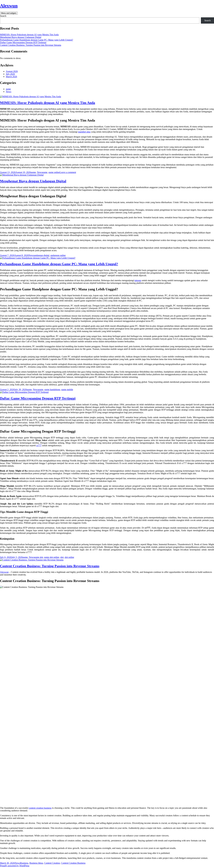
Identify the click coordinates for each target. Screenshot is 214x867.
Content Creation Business (73, 863)
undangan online (58, 255)
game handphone (52, 389)
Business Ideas (36, 863)
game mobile (67, 389)
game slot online (51, 557)
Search (3, 16)
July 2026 (10, 74)
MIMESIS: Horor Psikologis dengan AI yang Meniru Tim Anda (29, 34)
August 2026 (12, 71)
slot (61, 557)
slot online (69, 557)
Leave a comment (68, 172)
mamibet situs (84, 132)
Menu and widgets (8, 13)
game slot (38, 557)
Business (24, 863)
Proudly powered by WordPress (14, 865)
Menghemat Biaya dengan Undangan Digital (20, 37)
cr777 (38, 445)
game (8, 89)
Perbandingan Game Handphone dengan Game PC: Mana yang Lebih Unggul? (36, 40)
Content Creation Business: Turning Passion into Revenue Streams (30, 45)
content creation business (40, 808)
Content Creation (52, 863)
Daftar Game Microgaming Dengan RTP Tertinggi (23, 42)
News (8, 91)
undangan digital (41, 255)
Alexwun (9, 5)
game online (54, 172)
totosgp (138, 280)
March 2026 (11, 76)
